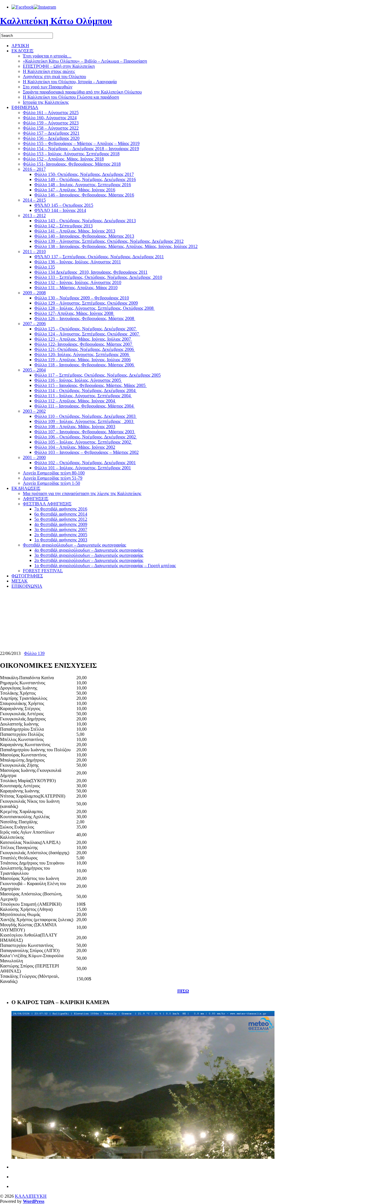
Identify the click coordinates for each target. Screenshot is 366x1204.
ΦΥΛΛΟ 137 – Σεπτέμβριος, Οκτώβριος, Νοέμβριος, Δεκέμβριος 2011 (99, 256)
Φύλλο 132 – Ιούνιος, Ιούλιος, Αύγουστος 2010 (77, 282)
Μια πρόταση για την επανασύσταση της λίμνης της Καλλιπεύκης (82, 493)
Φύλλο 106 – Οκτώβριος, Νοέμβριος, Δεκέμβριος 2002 (85, 436)
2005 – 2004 (34, 369)
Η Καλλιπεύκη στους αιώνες (49, 71)
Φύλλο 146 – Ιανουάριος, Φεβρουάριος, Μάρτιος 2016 (84, 194)
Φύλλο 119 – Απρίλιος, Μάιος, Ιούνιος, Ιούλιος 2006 (82, 359)
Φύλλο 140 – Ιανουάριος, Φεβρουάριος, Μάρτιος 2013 (84, 236)
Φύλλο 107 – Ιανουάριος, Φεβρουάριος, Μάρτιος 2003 (84, 431)
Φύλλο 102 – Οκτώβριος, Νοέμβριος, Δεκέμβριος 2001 (85, 462)
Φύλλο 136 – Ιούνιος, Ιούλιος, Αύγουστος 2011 (77, 261)
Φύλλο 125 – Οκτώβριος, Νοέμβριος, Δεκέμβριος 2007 (85, 328)
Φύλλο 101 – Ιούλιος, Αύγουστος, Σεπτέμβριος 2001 (82, 467)
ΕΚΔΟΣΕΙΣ (22, 50)
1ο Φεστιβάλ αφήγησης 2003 (60, 539)
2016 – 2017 (34, 169)
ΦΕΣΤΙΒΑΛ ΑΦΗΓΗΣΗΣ (47, 503)
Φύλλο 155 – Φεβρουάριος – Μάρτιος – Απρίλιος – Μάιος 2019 (81, 143)
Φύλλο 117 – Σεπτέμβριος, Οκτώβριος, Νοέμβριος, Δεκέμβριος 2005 (97, 375)
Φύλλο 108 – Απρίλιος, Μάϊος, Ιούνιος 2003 (74, 426)
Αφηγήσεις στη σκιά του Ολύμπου (54, 76)
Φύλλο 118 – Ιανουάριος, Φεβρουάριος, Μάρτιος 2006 (84, 364)
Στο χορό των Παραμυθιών (47, 86)
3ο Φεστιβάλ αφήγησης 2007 (60, 529)
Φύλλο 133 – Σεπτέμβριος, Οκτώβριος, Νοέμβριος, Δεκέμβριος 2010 (98, 277)
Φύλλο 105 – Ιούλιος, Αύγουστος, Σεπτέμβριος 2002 (83, 442)
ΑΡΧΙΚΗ (20, 45)
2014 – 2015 (34, 200)
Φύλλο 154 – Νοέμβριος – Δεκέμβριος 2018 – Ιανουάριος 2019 (81, 148)
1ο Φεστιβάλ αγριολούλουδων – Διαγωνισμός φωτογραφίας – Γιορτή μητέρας (105, 565)
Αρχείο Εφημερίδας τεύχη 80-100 (54, 472)
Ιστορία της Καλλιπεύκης (46, 102)
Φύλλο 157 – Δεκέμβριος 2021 (51, 133)
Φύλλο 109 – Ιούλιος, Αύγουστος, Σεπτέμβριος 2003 (84, 421)
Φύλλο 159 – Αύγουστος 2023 (51, 122)
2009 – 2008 (34, 292)
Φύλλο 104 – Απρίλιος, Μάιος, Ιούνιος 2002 (74, 447)
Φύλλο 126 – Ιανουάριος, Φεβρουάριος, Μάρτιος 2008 (84, 318)
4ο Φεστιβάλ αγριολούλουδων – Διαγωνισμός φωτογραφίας (88, 550)
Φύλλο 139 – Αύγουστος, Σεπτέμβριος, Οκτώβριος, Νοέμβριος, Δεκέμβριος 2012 (109, 241)
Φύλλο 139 (34, 653)
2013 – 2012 (34, 215)
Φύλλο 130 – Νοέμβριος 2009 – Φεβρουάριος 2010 (81, 297)
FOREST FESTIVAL (43, 570)
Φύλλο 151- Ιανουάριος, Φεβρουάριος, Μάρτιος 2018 (72, 164)
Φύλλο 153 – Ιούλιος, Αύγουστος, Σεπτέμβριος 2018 (71, 153)
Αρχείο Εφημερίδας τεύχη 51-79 (52, 478)
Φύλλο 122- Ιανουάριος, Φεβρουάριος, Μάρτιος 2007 (83, 344)
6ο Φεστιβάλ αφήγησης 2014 (60, 514)
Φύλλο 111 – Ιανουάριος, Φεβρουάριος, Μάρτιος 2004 (84, 406)
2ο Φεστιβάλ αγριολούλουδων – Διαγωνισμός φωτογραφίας (88, 560)
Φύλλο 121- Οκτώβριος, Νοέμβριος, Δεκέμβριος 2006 (84, 349)
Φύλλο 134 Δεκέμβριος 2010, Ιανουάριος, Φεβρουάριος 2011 (91, 272)
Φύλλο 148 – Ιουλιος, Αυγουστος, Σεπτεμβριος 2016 (82, 184)
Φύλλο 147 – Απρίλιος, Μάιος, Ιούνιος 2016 (74, 189)
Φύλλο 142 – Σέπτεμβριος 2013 (63, 225)
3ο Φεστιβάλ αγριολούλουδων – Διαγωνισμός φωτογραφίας (88, 555)
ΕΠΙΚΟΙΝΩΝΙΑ (26, 586)
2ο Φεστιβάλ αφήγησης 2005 (60, 534)
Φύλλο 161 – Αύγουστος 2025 (51, 112)
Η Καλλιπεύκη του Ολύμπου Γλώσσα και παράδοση (71, 97)
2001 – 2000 (34, 457)
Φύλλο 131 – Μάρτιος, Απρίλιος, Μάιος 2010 (76, 287)
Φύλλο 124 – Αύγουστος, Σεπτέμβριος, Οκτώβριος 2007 (87, 333)
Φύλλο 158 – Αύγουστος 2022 (51, 128)
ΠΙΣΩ (183, 991)
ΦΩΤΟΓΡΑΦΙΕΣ (27, 575)
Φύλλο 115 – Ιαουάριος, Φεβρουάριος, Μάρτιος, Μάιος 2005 (90, 385)
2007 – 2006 (34, 323)
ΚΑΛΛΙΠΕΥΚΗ (31, 1196)
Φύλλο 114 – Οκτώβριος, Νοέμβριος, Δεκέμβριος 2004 (85, 390)
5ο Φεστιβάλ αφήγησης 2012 (60, 519)
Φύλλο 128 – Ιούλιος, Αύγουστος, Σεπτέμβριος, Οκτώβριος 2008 (94, 308)
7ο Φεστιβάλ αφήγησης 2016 (60, 508)
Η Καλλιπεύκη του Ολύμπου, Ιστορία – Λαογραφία (70, 81)
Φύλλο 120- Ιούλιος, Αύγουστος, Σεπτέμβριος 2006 (82, 354)
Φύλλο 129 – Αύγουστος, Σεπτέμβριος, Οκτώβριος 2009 (86, 303)
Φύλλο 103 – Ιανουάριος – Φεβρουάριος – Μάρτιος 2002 (86, 452)
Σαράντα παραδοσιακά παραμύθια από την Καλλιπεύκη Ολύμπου (82, 92)
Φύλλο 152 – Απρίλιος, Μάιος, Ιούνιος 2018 (63, 158)
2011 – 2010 (34, 251)
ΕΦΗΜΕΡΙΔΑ (24, 107)
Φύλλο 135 (44, 267)
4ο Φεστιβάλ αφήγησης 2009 (60, 524)
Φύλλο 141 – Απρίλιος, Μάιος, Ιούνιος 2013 (74, 231)
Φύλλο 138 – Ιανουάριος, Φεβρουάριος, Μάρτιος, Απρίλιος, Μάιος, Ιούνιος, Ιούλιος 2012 (116, 246)
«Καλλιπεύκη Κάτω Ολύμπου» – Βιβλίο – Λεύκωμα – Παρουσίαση (85, 61)
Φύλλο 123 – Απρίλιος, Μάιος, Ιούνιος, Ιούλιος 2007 (83, 339)
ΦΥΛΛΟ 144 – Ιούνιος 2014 (60, 210)
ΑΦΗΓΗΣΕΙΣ (35, 498)
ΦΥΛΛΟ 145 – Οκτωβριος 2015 (63, 205)
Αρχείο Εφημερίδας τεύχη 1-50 (51, 483)
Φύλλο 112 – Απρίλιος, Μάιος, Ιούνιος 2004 (75, 400)
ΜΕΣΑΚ (19, 581)
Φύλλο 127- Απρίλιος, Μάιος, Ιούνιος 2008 (74, 313)
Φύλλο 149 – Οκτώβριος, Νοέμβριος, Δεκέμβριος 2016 (85, 179)
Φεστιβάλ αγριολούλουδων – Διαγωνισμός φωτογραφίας (74, 545)
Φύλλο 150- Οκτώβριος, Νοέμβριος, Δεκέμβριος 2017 (84, 174)
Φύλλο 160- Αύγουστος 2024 (50, 117)
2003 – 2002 (34, 411)
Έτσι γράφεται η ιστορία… (47, 55)
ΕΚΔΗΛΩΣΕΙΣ (25, 488)
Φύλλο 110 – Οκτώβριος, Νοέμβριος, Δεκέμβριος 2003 (85, 416)
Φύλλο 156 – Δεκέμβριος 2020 (51, 138)
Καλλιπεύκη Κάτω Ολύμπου (56, 21)
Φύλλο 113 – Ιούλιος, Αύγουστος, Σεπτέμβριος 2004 (83, 395)
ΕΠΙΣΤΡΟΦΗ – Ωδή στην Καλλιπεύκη (59, 66)
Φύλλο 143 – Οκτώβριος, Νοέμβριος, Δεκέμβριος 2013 (85, 220)
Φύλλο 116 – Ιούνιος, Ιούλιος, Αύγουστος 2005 (78, 380)
